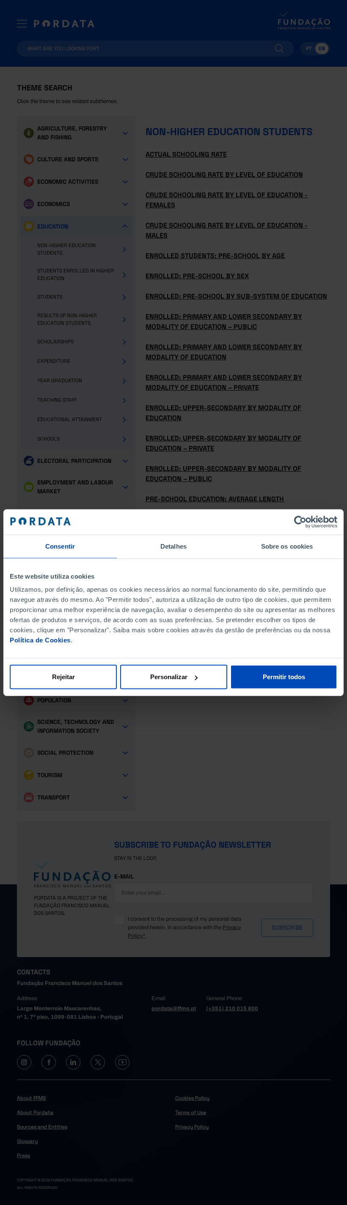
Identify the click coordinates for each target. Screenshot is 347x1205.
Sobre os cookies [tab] (287, 545)
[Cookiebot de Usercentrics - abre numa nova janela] (300, 521)
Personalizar (168, 676)
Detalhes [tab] (173, 545)
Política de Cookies (40, 640)
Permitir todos (284, 676)
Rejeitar (63, 676)
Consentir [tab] (60, 545)
